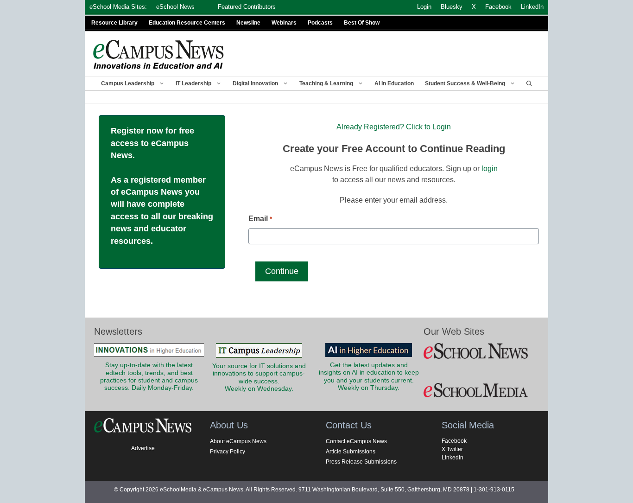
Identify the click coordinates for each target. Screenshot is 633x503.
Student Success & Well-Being (465, 83)
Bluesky (451, 6)
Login (424, 6)
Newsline (248, 22)
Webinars (284, 22)
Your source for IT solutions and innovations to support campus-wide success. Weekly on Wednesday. (259, 377)
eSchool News (175, 6)
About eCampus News (238, 441)
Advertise (143, 448)
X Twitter (452, 449)
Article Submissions (350, 451)
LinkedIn (452, 457)
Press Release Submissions (361, 461)
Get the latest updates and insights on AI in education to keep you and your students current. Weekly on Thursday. (369, 376)
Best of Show (362, 22)
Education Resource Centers (187, 22)
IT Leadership (193, 83)
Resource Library (114, 22)
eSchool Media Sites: (118, 6)
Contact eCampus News (356, 441)
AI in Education (394, 83)
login (489, 168)
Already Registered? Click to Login (393, 127)
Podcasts (320, 22)
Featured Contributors (247, 6)
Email (260, 219)
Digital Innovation (255, 83)
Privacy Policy (227, 451)
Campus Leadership (127, 83)
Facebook (454, 441)
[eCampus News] (158, 54)
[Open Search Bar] (529, 83)
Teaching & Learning (326, 83)
